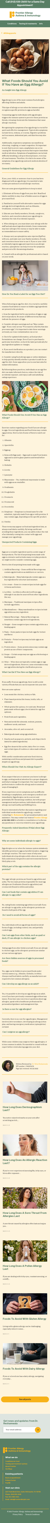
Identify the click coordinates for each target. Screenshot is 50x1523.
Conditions (12, 24)
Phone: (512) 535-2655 (13, 1494)
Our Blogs (8, 1469)
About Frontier (10, 1466)
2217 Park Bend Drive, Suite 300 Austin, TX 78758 (23, 1492)
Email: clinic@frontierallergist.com (17, 1499)
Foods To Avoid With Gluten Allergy (24, 1318)
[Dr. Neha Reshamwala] (25, 15)
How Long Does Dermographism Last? (22, 1109)
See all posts (25, 1399)
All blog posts (9, 33)
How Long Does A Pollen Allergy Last (22, 1267)
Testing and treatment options (16, 1464)
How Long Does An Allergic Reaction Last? (25, 1161)
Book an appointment (12, 1478)
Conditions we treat (12, 1461)
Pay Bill (7, 1483)
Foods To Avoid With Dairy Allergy (24, 1368)
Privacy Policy (18, 1514)
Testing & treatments (28, 24)
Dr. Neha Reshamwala (40, 1064)
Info (41, 24)
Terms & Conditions (32, 1514)
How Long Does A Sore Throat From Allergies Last (25, 1214)
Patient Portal (10, 1480)
